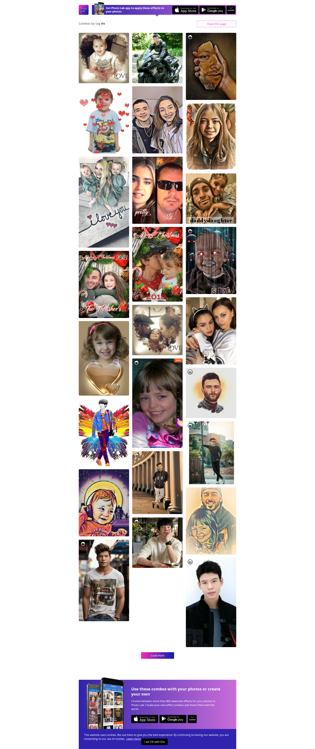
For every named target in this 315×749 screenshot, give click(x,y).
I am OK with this (154, 742)
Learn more (133, 739)
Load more (157, 655)
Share (216, 24)
